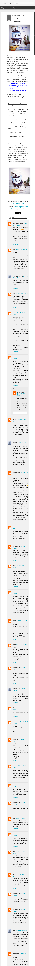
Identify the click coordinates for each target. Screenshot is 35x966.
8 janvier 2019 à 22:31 (22, 930)
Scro (14, 293)
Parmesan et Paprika (18, 203)
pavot (14, 210)
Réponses (17, 389)
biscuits (16, 206)
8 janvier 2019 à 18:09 (22, 645)
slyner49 (15, 620)
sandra (15, 313)
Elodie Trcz (16, 739)
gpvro (14, 851)
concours (14, 208)
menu (14, 930)
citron (9, 208)
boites (20, 206)
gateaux (25, 208)
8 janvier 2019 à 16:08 (22, 293)
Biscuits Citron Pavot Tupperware (18, 18)
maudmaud (16, 953)
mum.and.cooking (18, 223)
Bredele (25, 206)
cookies (20, 208)
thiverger (15, 766)
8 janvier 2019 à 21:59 (22, 818)
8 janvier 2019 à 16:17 (21, 393)
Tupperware (20, 210)
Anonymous (16, 357)
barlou (14, 565)
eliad (14, 818)
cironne (15, 708)
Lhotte (14, 874)
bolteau (15, 419)
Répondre (15, 244)
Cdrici (14, 527)
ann (14, 250)
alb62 (14, 645)
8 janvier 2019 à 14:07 (21, 250)
